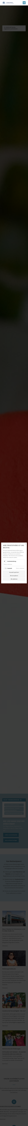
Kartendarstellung (11, 561)
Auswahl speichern (14, 572)
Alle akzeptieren (14, 575)
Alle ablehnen (14, 579)
